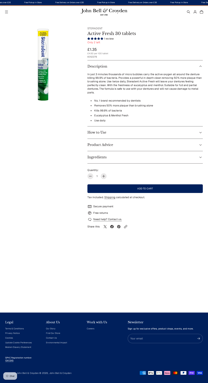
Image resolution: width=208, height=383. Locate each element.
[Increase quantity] (104, 176)
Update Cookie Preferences (18, 342)
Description (97, 66)
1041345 (9, 360)
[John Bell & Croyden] (104, 12)
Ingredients (97, 157)
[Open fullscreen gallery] (74, 96)
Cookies (9, 337)
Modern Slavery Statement (18, 347)
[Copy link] (126, 227)
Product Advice (100, 145)
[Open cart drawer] (201, 12)
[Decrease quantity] (90, 176)
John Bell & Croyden (60, 373)
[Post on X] (105, 227)
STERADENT (95, 28)
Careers (90, 328)
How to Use (96, 132)
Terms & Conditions (14, 328)
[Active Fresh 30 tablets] (43, 65)
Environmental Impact (56, 342)
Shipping (109, 197)
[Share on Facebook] (112, 227)
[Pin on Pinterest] (119, 227)
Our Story (50, 328)
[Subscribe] (198, 338)
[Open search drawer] (188, 12)
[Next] (199, 280)
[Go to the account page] (195, 12)
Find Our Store (53, 333)
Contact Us (51, 337)
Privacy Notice (12, 333)
